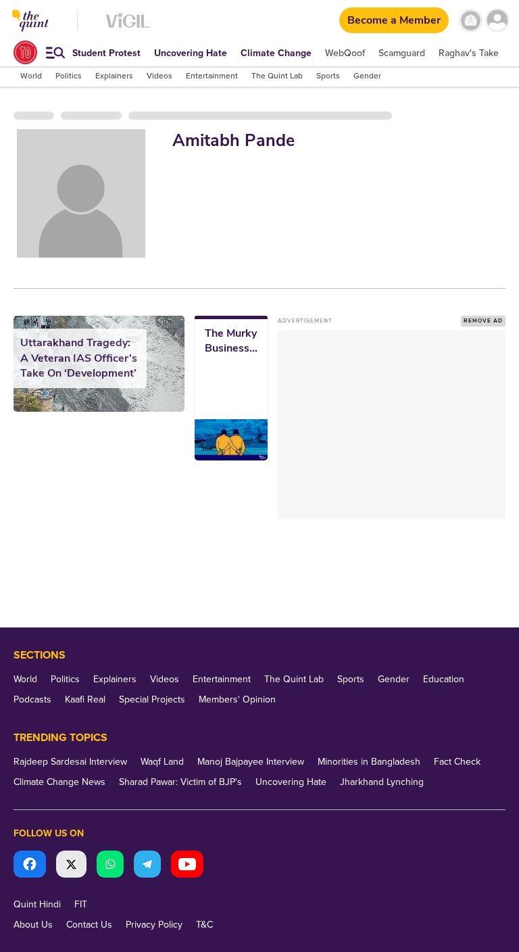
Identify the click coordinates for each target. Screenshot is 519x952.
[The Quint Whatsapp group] (110, 866)
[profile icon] (497, 20)
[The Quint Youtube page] (187, 866)
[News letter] (471, 20)
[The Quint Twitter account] (71, 866)
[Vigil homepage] (128, 27)
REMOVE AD (483, 321)
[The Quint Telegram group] (147, 866)
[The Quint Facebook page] (30, 866)
